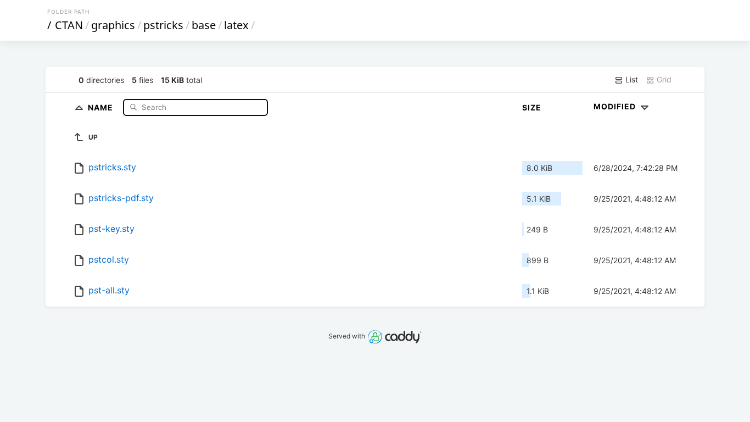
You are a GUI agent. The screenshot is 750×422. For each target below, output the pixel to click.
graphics (113, 25)
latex (236, 25)
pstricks (163, 25)
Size (531, 107)
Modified (616, 106)
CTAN (69, 25)
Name (101, 107)
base (204, 25)
